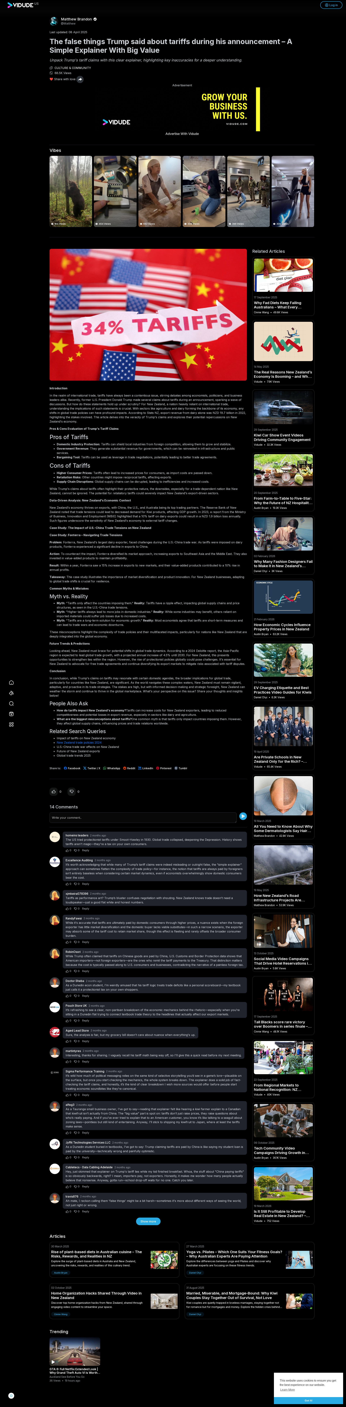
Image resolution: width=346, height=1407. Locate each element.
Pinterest (165, 768)
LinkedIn (147, 768)
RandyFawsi (74, 918)
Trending (59, 1331)
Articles (57, 1236)
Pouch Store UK (76, 1005)
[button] (9, 703)
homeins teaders (77, 835)
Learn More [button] (287, 1389)
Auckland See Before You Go (67, 1376)
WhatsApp (113, 768)
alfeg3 (70, 1105)
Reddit (131, 768)
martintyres (73, 1051)
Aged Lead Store (77, 1030)
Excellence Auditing (79, 860)
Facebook (73, 768)
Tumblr (182, 768)
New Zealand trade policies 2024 (79, 742)
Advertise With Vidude (182, 134)
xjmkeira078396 (77, 893)
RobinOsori (73, 952)
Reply (85, 850)
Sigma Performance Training (85, 1071)
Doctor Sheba (75, 981)
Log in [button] (333, 5)
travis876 (72, 1196)
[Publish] (243, 816)
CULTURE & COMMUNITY (73, 68)
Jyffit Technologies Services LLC (88, 1142)
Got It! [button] (308, 1400)
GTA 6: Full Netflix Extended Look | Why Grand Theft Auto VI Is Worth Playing (74, 1372)
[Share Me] (80, 79)
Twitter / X (93, 768)
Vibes (55, 150)
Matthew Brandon (77, 19)
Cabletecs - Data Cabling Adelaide (89, 1167)
